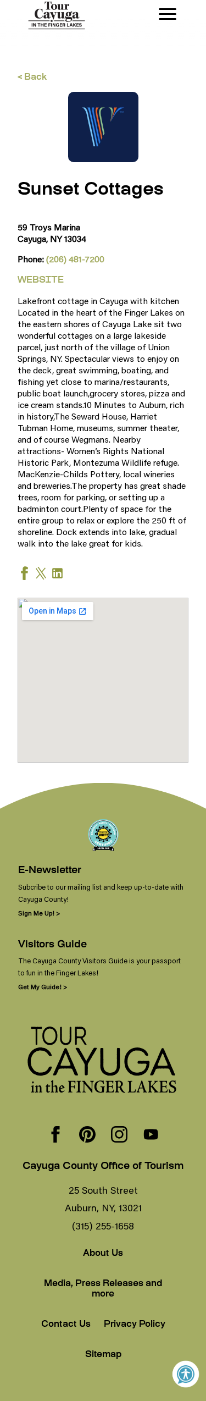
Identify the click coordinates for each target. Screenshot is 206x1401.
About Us (103, 1254)
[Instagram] (119, 1135)
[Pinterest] (87, 1135)
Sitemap (103, 1355)
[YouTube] (151, 1135)
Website (41, 281)
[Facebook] (55, 1135)
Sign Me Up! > (39, 913)
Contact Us (66, 1325)
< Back (32, 78)
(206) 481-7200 (75, 258)
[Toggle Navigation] (167, 14)
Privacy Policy (134, 1325)
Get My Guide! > (42, 987)
